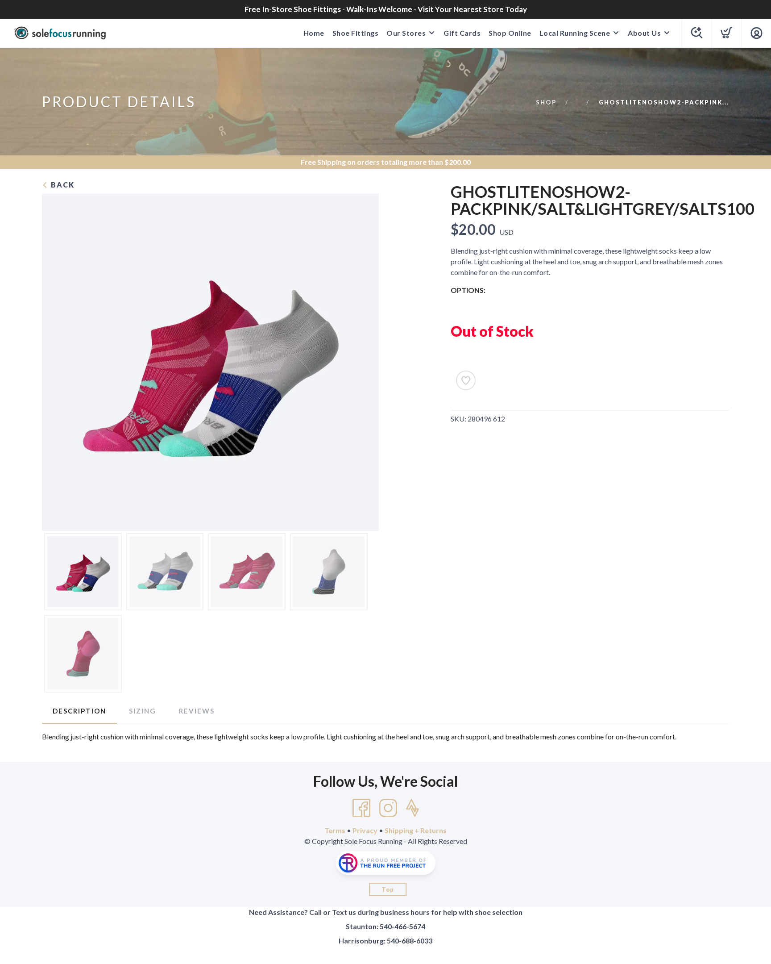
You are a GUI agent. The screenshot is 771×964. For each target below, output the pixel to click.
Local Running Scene (574, 33)
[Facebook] (361, 808)
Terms (334, 830)
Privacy (364, 830)
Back (62, 184)
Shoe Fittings (355, 33)
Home (313, 33)
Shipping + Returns (416, 830)
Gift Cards (462, 33)
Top (387, 889)
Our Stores (406, 33)
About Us (644, 33)
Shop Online (510, 33)
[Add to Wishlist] (466, 380)
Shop (546, 102)
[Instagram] (388, 808)
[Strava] (412, 808)
